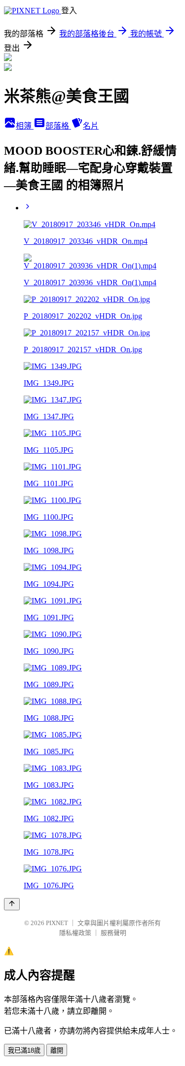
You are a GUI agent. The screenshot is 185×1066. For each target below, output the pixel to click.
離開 (56, 1050)
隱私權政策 (75, 932)
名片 (91, 126)
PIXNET (57, 923)
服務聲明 (113, 932)
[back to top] (12, 904)
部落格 (58, 126)
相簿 (25, 126)
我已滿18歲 (24, 1050)
